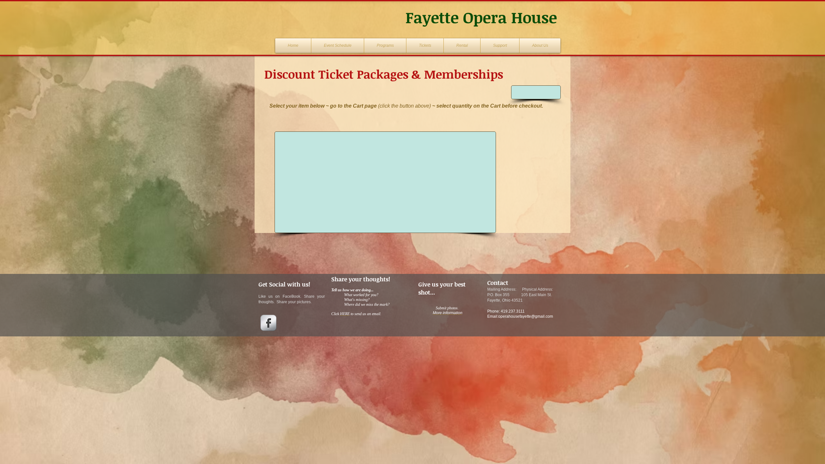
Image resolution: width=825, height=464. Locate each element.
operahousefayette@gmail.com (525, 316)
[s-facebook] (268, 323)
